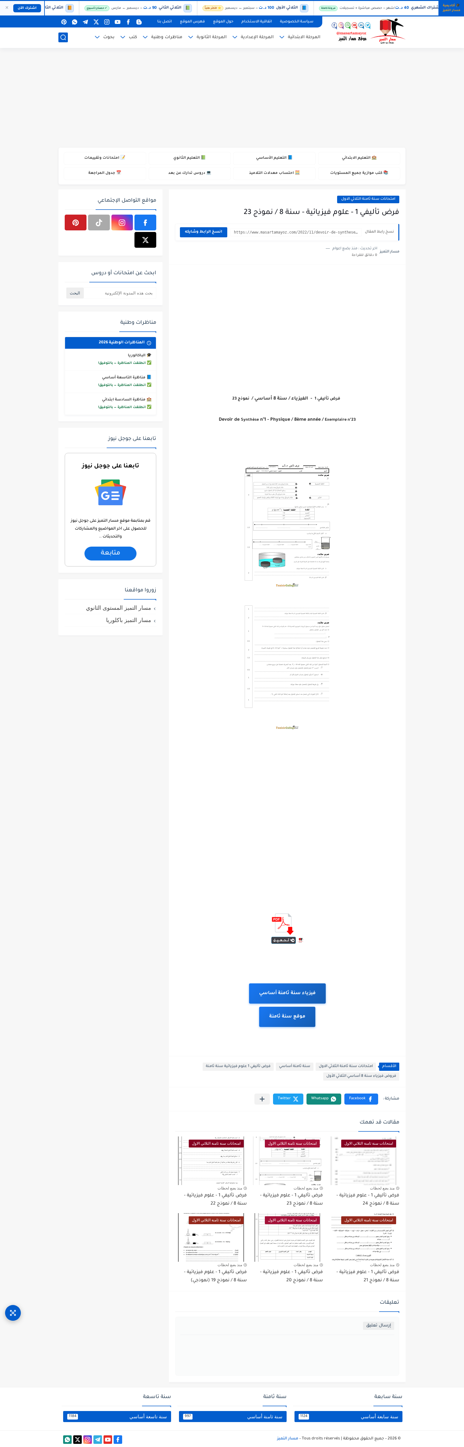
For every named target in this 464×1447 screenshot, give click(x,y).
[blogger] (139, 22)
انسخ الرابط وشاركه (203, 232)
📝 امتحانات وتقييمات (104, 158)
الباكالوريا (137, 356)
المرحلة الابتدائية (304, 37)
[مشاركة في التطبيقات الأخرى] (262, 1099)
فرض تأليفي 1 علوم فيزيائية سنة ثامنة (238, 1066)
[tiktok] (99, 222)
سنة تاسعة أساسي (118, 1416)
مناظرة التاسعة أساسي (124, 378)
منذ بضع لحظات (382, 1188)
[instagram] (106, 22)
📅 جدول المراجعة (104, 173)
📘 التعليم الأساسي (274, 158)
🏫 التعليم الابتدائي (359, 158)
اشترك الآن (27, 8)
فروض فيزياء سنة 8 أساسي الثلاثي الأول (361, 1076)
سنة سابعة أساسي (349, 1416)
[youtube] (117, 22)
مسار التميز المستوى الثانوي (118, 608)
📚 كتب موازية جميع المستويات (359, 173)
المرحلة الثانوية (212, 37)
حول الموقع (223, 22)
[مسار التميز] (366, 31)
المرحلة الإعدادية (257, 37)
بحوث (109, 37)
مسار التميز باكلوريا (128, 620)
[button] (361, 1099)
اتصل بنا (164, 22)
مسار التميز (287, 1439)
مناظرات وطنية (166, 37)
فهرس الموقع (192, 22)
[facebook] (128, 22)
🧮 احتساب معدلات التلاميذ (274, 173)
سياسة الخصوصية (296, 22)
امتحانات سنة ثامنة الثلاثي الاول (368, 199)
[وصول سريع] (13, 1313)
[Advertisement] (232, 98)
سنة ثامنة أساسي (294, 1066)
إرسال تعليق (378, 1325)
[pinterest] (64, 22)
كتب (133, 37)
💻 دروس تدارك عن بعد (189, 173)
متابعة (110, 553)
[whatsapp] (74, 22)
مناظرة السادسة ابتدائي (124, 400)
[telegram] (85, 22)
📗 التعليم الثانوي (189, 158)
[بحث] (63, 37)
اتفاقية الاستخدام (256, 22)
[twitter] (96, 22)
